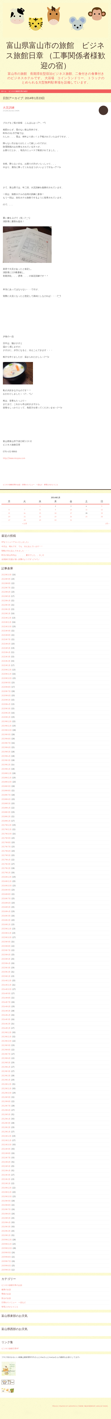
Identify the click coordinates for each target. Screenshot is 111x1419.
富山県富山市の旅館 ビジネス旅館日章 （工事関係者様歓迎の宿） (55, 55)
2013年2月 (5, 1075)
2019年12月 (6, 721)
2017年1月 (6, 872)
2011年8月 (6, 1153)
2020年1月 (6, 717)
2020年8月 (6, 687)
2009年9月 (6, 1252)
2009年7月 (6, 1261)
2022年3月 (5, 605)
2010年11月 (6, 1192)
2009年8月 (6, 1257)
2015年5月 (5, 959)
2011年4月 (5, 1170)
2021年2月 (5, 661)
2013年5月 (5, 1062)
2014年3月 (5, 1019)
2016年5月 (6, 907)
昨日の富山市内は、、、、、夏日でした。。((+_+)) (22, 555)
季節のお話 (6, 1294)
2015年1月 (5, 976)
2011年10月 (6, 1144)
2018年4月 (6, 808)
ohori (17, 111)
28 (25, 520)
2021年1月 (5, 665)
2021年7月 (6, 639)
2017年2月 (6, 868)
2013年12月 (6, 1032)
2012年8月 (6, 1101)
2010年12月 (6, 1188)
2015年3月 (5, 967)
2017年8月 (6, 842)
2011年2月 (5, 1179)
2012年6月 (6, 1110)
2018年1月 (6, 821)
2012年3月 (5, 1123)
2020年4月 (6, 704)
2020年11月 (6, 674)
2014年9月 (6, 993)
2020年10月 (6, 678)
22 (40, 516)
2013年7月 (6, 1054)
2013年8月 (6, 1049)
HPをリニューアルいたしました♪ (15, 542)
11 (86, 510)
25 (86, 516)
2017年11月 (6, 829)
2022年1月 (5, 613)
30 (55, 520)
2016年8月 (6, 894)
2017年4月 (6, 859)
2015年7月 (6, 950)
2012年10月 (6, 1093)
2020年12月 (6, 669)
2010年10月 (6, 1196)
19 (102, 513)
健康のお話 (6, 1289)
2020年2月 (6, 713)
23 (55, 516)
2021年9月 (6, 631)
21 (25, 516)
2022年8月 (6, 583)
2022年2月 (5, 609)
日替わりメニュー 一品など (32, 485)
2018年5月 (6, 803)
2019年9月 (6, 734)
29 (40, 520)
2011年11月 (6, 1140)
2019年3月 (6, 760)
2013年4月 (5, 1067)
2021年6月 (6, 644)
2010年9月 (6, 1201)
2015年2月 (5, 972)
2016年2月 (6, 920)
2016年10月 (6, 885)
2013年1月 (5, 1080)
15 (40, 513)
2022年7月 (6, 587)
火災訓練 (8, 107)
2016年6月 (6, 903)
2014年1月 (5, 1028)
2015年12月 (6, 928)
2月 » (107, 523)
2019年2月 (6, 764)
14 (25, 513)
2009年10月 (6, 1248)
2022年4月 (5, 600)
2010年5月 (6, 1218)
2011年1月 (5, 1183)
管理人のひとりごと (51, 485)
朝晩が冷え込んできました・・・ (15, 551)
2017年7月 (6, 846)
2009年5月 (6, 1270)
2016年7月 (6, 898)
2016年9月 (6, 890)
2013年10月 (6, 1041)
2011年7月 (6, 1157)
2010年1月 (6, 1235)
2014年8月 (6, 998)
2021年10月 (6, 626)
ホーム (3, 91)
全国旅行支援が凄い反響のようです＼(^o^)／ (20, 559)
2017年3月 (6, 864)
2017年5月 (6, 855)
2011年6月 (6, 1162)
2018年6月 (6, 799)
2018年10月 (6, 782)
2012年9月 (6, 1097)
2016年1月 (6, 924)
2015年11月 (6, 933)
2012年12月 (6, 1084)
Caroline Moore (102, 1406)
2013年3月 (5, 1071)
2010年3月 (6, 1226)
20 (9, 516)
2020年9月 (6, 682)
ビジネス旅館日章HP (9, 1348)
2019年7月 (6, 743)
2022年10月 (6, 574)
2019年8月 (6, 738)
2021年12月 (6, 618)
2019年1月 (6, 769)
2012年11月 (6, 1088)
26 (102, 516)
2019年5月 (6, 752)
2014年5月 (5, 1011)
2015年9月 (6, 941)
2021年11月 (6, 622)
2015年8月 (6, 946)
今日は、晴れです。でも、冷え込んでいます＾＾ (22, 546)
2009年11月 (6, 1244)
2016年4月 (6, 911)
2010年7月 (6, 1209)
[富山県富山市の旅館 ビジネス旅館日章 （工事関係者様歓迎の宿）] (55, 20)
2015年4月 (5, 963)
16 (55, 513)
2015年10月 (6, 937)
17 (71, 513)
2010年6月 (6, 1213)
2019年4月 (6, 756)
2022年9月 (6, 579)
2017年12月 (6, 825)
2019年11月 (6, 726)
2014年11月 (6, 985)
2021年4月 (5, 652)
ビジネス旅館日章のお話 (11, 485)
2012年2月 (5, 1127)
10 (71, 510)
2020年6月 (6, 695)
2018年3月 (6, 812)
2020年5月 (6, 700)
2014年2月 (5, 1024)
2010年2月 (6, 1231)
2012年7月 (6, 1106)
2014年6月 (6, 1006)
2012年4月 (5, 1119)
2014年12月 (6, 980)
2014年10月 (6, 989)
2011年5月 (5, 1166)
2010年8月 (6, 1205)
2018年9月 (6, 786)
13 (9, 513)
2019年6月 (6, 747)
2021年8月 (6, 635)
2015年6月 (6, 954)
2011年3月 (5, 1175)
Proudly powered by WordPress (64, 1406)
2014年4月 (5, 1015)
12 (102, 510)
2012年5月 (5, 1114)
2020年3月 (6, 708)
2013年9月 (6, 1045)
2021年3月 (5, 656)
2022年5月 (5, 596)
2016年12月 (6, 877)
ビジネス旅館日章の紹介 (18, 91)
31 (71, 520)
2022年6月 (6, 592)
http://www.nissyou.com (14, 458)
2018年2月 (6, 816)
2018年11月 (6, 777)
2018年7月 (6, 795)
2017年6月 (6, 851)
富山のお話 (6, 1298)
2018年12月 (6, 773)
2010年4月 (6, 1222)
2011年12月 (6, 1136)
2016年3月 (6, 916)
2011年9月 (6, 1149)
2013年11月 (6, 1036)
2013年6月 (6, 1058)
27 (9, 520)
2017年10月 (6, 834)
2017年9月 (6, 838)
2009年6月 (6, 1265)
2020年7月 (6, 691)
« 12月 (24, 523)
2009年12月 (6, 1239)
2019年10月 (6, 730)
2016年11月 (6, 881)
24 (71, 516)
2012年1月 (5, 1131)
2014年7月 (6, 1002)
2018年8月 (6, 790)
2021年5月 (5, 648)
